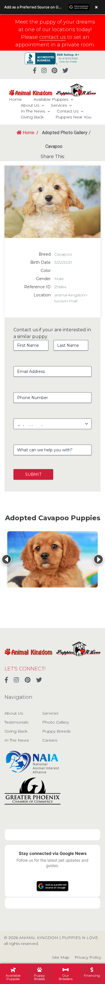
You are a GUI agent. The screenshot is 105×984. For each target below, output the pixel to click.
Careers (49, 740)
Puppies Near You (73, 117)
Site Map (60, 957)
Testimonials (16, 722)
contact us (52, 37)
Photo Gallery (55, 722)
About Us (30, 105)
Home (15, 99)
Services (59, 105)
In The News (33, 111)
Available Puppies (51, 99)
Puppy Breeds (56, 731)
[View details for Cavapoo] (52, 559)
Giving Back (32, 117)
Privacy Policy (87, 957)
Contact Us (67, 111)
